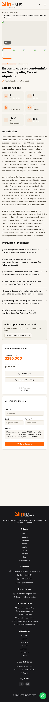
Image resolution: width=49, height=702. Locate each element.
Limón (24, 655)
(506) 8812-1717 (26, 579)
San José (25, 81)
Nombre (8, 410)
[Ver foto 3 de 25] (28, 53)
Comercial (25, 554)
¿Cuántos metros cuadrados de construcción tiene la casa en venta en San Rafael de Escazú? (21, 262)
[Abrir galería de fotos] (24, 33)
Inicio (4, 13)
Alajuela (24, 639)
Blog (24, 557)
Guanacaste (24, 649)
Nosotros (24, 537)
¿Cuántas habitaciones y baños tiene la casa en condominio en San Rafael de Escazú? (22, 273)
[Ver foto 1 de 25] (7, 53)
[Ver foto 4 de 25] (38, 53)
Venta (24, 544)
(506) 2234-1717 (26, 575)
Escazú (17, 81)
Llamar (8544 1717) (26, 380)
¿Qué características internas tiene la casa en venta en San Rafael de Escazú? (21, 282)
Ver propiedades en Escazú (19, 335)
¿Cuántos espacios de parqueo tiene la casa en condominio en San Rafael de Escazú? (22, 302)
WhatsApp (26, 374)
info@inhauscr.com (25, 583)
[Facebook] (21, 684)
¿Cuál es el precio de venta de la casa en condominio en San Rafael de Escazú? (20, 251)
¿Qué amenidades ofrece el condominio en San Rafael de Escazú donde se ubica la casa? (22, 292)
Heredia (24, 645)
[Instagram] (27, 684)
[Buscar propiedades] (40, 5)
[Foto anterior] (5, 33)
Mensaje (9, 428)
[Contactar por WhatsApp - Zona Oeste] (42, 695)
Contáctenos (24, 560)
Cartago (24, 642)
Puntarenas (24, 652)
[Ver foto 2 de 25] (17, 53)
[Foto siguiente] (43, 33)
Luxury (24, 550)
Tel (28, 419)
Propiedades (13, 13)
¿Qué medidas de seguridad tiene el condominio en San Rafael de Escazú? (19, 311)
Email (7, 419)
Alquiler (24, 547)
